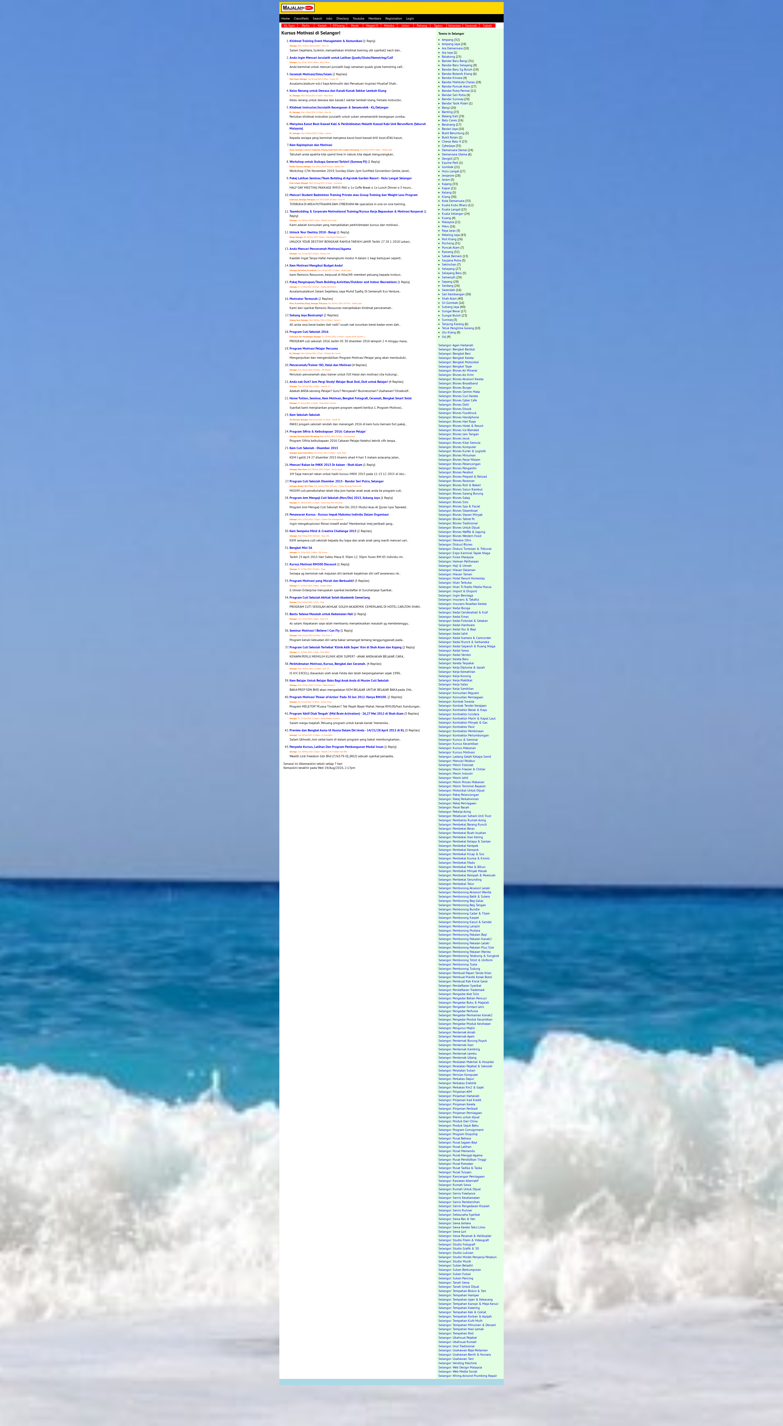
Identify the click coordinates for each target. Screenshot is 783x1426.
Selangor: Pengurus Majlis (456, 1028)
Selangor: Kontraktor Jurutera (458, 714)
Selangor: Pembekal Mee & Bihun (462, 867)
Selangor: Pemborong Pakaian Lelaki (463, 943)
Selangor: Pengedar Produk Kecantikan (465, 1019)
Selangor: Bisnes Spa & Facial (459, 506)
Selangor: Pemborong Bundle (459, 909)
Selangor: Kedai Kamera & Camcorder (464, 638)
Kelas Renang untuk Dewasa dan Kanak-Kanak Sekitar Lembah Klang (338, 91)
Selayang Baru (452, 273)
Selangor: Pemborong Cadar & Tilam (464, 913)
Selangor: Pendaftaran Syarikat (459, 985)
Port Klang (449, 239)
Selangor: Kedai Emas (453, 616)
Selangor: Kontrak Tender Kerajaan (462, 705)
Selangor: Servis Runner (455, 1210)
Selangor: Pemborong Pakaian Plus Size (466, 947)
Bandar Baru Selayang (457, 65)
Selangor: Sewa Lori (452, 1231)
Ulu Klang (449, 332)
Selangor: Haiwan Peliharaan (458, 561)
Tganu (438, 25)
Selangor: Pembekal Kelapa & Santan (464, 841)
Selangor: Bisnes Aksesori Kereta (460, 379)
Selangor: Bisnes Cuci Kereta (458, 396)
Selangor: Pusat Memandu (456, 1151)
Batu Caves (449, 120)
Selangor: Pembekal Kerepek (458, 846)
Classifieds (301, 18)
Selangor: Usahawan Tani (456, 1359)
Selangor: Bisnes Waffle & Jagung (461, 532)
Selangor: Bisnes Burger (455, 387)
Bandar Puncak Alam (456, 86)
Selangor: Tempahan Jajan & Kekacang (465, 1299)
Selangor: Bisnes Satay (454, 498)
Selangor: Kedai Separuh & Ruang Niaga (466, 646)
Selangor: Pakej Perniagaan (457, 803)
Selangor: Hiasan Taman (455, 574)
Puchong (448, 243)
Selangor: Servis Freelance (456, 1193)
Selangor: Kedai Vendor (454, 655)
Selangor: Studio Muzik (454, 1261)
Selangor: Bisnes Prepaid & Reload (462, 476)
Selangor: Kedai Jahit (453, 633)
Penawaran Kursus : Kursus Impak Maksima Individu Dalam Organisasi (339, 514)
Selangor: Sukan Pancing (455, 1278)
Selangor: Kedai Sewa (453, 650)
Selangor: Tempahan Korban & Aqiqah (465, 1316)
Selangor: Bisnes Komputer (457, 447)
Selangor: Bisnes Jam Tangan (458, 434)
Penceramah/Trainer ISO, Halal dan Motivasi (320, 365)
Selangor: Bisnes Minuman (457, 455)
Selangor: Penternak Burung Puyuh (462, 1040)
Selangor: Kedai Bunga (454, 608)
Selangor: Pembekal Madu (456, 862)
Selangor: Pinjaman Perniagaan (460, 1113)
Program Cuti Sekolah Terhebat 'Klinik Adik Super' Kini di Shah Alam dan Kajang (346, 647)
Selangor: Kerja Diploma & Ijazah (461, 667)
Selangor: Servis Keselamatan (459, 1198)
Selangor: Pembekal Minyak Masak (462, 871)
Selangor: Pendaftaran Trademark (461, 990)
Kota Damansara (453, 201)
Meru (445, 226)
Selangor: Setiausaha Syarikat (459, 1214)
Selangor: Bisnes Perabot (455, 472)
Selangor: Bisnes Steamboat (458, 510)
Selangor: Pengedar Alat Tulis (458, 994)
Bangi (446, 107)
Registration (393, 18)
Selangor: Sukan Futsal (454, 1274)
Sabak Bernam (452, 256)
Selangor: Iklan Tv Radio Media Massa (464, 587)
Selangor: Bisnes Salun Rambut (460, 489)
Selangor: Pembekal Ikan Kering (460, 837)
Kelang (447, 192)
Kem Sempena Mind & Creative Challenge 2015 (323, 531)
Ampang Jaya (451, 44)
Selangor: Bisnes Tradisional (458, 523)
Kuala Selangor (452, 213)
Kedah (322, 25)
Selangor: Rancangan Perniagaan (461, 1176)
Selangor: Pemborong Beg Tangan (462, 905)
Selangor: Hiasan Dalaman (457, 570)
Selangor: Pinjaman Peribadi (458, 1108)
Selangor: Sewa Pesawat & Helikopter (464, 1236)
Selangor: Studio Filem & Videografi (463, 1240)
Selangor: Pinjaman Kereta (456, 1104)
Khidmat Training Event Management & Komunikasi (326, 41)
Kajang (447, 184)
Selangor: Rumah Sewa (454, 1185)
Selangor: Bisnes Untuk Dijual (459, 527)
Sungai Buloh (451, 315)
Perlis (306, 25)
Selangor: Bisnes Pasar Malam (459, 459)
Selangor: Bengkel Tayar (455, 366)
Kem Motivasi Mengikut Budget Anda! (316, 265)
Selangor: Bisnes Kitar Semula (459, 443)
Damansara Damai (454, 150)
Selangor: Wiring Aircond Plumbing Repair (467, 1376)
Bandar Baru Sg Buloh (457, 69)
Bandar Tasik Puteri (455, 103)
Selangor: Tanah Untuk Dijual (458, 1286)
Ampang (447, 40)
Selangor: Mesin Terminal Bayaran (462, 786)
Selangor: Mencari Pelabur (456, 761)
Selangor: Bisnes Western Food (459, 536)
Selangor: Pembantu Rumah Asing (462, 820)
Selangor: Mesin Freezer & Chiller (461, 769)
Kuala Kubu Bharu (454, 205)
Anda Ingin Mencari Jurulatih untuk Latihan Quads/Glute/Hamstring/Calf (341, 57)
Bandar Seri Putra (454, 95)
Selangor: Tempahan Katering (459, 1308)
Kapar (446, 188)
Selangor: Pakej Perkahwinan (458, 799)
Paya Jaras (449, 230)
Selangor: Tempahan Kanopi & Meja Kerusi (468, 1304)
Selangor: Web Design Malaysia (460, 1367)
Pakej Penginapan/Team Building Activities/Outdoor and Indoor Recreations (343, 282)
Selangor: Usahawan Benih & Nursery (464, 1354)
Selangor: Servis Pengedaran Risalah (464, 1206)
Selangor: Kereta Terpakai (456, 663)
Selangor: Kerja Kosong (454, 676)
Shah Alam (449, 298)
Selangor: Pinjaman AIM (455, 1091)
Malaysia (448, 222)
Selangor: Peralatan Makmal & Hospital (466, 1062)
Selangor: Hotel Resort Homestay (461, 578)
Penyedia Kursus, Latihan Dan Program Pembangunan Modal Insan (337, 747)
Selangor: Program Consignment (460, 1130)
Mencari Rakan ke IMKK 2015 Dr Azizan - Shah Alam (326, 465)
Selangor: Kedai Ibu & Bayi (457, 629)
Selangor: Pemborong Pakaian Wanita (464, 952)
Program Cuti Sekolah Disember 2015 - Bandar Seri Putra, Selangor (337, 481)
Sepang (447, 281)
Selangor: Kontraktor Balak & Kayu (462, 710)
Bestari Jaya (450, 129)
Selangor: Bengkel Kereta (456, 358)
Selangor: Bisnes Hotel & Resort (460, 426)
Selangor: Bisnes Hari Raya (457, 421)
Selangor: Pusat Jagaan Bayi (457, 1142)
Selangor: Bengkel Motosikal (458, 362)
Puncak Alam (451, 247)
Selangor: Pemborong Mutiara (459, 930)
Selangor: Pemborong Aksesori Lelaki (464, 888)
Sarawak (471, 25)
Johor (405, 25)
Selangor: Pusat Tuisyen (454, 1172)
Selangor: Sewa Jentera (454, 1223)
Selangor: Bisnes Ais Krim (456, 375)
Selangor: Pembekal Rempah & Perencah (466, 875)
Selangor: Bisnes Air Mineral (457, 370)
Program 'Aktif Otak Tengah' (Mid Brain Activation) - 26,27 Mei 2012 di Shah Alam (347, 713)
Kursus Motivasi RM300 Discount (313, 564)
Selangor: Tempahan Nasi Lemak (461, 1329)
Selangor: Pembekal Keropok (458, 850)
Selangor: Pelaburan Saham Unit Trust (464, 816)
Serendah (448, 290)
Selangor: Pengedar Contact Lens (461, 1007)
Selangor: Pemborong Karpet (458, 918)
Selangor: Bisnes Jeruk (454, 438)
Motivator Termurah (304, 299)
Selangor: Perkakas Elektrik (457, 1083)
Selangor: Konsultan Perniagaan (460, 697)
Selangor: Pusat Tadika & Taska (460, 1168)
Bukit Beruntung (453, 133)
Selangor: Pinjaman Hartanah (458, 1096)
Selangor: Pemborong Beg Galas (460, 901)
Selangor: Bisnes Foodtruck (457, 413)
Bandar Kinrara (452, 78)
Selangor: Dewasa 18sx (454, 540)
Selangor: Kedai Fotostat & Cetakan (463, 621)
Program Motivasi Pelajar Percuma (314, 348)
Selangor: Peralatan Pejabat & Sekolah (465, 1066)
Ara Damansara (452, 48)
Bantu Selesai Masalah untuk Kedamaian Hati (321, 614)
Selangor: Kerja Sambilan (456, 688)
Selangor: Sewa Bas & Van (456, 1219)
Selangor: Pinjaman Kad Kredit (459, 1100)
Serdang (447, 285)
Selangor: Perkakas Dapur (456, 1079)
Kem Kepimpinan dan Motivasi (311, 145)
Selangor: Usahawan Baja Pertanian (463, 1350)
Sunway (447, 320)
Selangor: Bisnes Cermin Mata (459, 392)
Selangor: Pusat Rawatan (455, 1163)
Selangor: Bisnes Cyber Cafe (457, 400)
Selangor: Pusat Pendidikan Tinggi (462, 1159)
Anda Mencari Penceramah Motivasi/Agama (320, 249)
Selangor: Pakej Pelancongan (458, 795)
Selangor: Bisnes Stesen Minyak (460, 515)
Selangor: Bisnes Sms (453, 502)
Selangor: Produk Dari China (458, 1121)
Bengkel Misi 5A (301, 548)
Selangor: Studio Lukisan (455, 1253)
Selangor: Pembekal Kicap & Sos (461, 854)
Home (285, 18)
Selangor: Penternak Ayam (456, 1036)
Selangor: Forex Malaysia (455, 557)
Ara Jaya (447, 52)
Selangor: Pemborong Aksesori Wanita (464, 892)
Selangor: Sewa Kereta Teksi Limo (461, 1227)
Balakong (448, 56)
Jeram (446, 179)
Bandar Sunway (452, 99)
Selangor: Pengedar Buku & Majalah (463, 1002)
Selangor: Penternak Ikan (455, 1045)
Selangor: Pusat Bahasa (454, 1138)
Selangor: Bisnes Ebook (454, 409)
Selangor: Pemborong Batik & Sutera (464, 896)
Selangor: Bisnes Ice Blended (458, 430)
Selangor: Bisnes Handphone (458, 417)
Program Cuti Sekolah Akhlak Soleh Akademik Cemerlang (330, 597)
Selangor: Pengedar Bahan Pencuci (462, 998)
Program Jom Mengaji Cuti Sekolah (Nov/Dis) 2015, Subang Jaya (335, 498)
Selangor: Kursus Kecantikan (458, 744)
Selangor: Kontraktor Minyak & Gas (463, 722)
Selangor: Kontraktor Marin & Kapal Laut (466, 718)
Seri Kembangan (453, 294)
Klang (446, 197)
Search (317, 18)
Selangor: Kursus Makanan (457, 748)
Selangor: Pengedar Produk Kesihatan (464, 1024)
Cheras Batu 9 (451, 141)
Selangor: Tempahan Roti (455, 1333)
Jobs (329, 18)
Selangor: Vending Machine (457, 1363)
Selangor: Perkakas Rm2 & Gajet (461, 1087)
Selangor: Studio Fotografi (456, 1244)
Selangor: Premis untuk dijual (459, 1117)
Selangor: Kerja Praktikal (455, 680)
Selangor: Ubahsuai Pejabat (457, 1337)
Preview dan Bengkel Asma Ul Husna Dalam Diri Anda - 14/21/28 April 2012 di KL (347, 730)
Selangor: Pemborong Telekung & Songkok (468, 956)
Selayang (448, 269)
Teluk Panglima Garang (458, 328)
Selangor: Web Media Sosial (457, 1371)
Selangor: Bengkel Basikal (456, 349)
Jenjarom (448, 175)
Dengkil (447, 158)
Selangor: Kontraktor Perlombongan (463, 735)
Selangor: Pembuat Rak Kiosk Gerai (463, 981)
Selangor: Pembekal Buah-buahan (462, 833)
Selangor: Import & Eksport (457, 591)
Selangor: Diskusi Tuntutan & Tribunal (465, 549)
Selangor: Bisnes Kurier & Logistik (462, 451)
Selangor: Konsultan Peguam (458, 693)
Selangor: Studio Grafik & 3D (458, 1248)
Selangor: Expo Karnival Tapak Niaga (464, 553)
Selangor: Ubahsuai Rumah (457, 1342)
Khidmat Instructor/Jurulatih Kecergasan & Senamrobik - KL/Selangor (339, 107)
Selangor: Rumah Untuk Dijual (459, 1189)
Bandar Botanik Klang (457, 74)
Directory (342, 18)
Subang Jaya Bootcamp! (306, 315)
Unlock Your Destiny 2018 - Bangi (313, 232)
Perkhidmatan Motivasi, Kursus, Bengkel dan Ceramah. (328, 664)
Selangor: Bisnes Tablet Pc (456, 519)
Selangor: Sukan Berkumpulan (459, 1270)
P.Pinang (339, 25)
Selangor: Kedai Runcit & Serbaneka (463, 642)
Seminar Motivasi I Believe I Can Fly (315, 630)
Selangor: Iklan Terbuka (455, 582)
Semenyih (449, 277)
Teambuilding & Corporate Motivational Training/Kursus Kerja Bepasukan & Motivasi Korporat (356, 211)
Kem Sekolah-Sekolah (305, 415)
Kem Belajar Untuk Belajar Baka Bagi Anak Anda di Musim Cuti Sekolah (339, 680)
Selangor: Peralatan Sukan (456, 1070)
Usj (444, 336)
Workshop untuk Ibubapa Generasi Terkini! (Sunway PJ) (328, 161)
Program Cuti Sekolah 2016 (309, 332)
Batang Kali (450, 116)
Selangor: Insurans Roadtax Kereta (462, 604)
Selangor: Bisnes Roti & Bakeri (459, 485)
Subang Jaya (450, 307)
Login (410, 18)
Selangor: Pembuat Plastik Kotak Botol (465, 977)
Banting (447, 112)
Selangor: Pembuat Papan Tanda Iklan (464, 973)
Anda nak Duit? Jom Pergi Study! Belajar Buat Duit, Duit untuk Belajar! (339, 382)
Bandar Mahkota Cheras (458, 82)
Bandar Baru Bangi (455, 61)
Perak (355, 25)
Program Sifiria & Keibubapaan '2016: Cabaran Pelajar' (328, 431)
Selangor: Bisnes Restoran (456, 481)
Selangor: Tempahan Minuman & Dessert (467, 1325)
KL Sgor (289, 25)
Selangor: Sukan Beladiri (455, 1265)
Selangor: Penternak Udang (457, 1057)
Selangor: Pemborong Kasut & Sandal (465, 922)
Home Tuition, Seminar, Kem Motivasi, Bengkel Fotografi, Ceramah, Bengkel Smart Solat (351, 398)
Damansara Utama (454, 154)
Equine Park (450, 163)
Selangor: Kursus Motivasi (456, 752)
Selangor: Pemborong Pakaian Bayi (462, 934)
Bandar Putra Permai (456, 91)
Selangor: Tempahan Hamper (458, 1295)
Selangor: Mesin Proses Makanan (461, 782)
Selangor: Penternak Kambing (459, 1049)
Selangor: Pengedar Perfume (458, 1011)
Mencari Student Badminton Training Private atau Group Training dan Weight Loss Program (354, 195)
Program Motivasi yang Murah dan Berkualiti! (322, 581)
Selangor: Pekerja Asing (454, 811)
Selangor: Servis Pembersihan (459, 1202)
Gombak (447, 167)
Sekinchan (449, 264)
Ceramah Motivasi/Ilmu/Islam (311, 74)
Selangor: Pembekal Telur (456, 884)
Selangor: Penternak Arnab (456, 1032)
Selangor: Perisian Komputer (458, 1075)
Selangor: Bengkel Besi (454, 353)
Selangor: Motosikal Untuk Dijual (461, 790)
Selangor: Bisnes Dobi (453, 404)
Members (374, 18)
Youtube (358, 18)
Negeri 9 (372, 25)
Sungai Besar (451, 311)
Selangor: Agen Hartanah (455, 345)
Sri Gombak (450, 303)
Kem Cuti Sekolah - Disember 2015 (314, 448)
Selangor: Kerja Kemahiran (456, 672)
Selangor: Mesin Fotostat (455, 765)
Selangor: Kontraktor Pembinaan (461, 731)
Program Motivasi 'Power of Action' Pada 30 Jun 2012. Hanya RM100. (338, 697)
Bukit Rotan (450, 137)
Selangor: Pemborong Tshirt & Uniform (465, 960)
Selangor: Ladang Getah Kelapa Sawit (464, 756)
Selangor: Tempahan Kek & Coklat (462, 1312)
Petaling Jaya (451, 235)
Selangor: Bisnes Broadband (458, 383)
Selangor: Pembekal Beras (456, 828)
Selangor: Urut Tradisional (456, 1346)
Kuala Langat (451, 209)
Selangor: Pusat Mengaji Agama (460, 1155)
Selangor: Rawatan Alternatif (458, 1181)
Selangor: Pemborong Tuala (457, 964)
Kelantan (454, 25)
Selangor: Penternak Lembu (457, 1053)
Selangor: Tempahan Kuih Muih (460, 1321)
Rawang (447, 252)
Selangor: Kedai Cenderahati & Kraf (463, 612)
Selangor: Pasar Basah (453, 807)
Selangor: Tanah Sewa (453, 1282)
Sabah (487, 25)
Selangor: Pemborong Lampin (459, 926)
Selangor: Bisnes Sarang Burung (460, 493)
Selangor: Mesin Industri (455, 773)
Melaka (389, 25)
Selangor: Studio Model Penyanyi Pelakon (467, 1257)
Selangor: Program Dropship (458, 1134)
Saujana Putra (451, 260)
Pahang (422, 25)
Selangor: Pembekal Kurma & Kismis (464, 858)
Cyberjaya (448, 146)
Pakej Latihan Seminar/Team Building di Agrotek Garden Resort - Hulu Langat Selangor (351, 178)
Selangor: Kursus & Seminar (458, 739)
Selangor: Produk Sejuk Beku (458, 1125)
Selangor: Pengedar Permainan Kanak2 (465, 1015)
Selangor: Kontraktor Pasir (456, 727)
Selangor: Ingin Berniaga (455, 595)
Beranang (448, 124)
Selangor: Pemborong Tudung (459, 969)
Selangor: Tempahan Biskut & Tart (462, 1291)
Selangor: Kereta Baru (453, 659)
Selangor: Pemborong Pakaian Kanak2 (465, 939)
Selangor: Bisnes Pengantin (457, 468)
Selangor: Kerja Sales (453, 684)
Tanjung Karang (453, 324)
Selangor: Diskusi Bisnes (455, 544)
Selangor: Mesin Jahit (453, 778)
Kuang (446, 218)
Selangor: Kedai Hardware (456, 625)
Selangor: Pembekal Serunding (460, 879)
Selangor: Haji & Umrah (455, 566)
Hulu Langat (450, 171)
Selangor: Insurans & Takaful (458, 599)
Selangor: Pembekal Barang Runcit (462, 824)
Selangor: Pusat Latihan (454, 1147)
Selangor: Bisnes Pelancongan (459, 464)
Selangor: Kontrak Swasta (456, 701)
